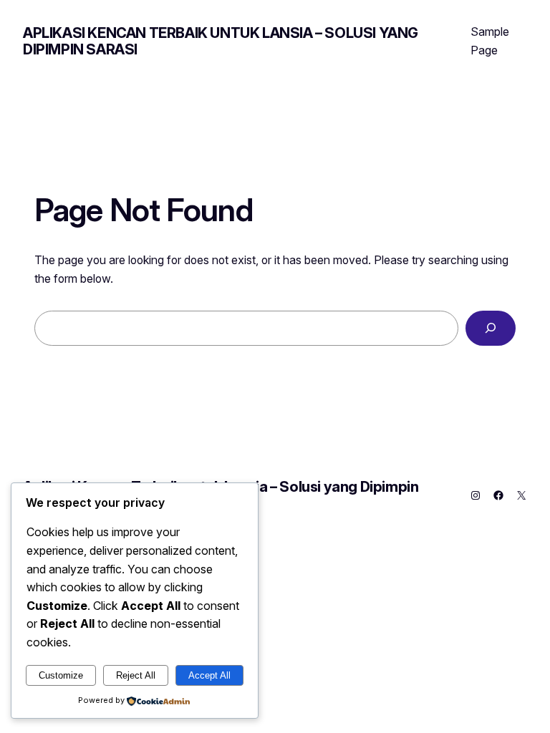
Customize (61, 675)
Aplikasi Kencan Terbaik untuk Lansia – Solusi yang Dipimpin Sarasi (220, 41)
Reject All (135, 675)
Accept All (209, 675)
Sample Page (490, 40)
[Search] (490, 328)
